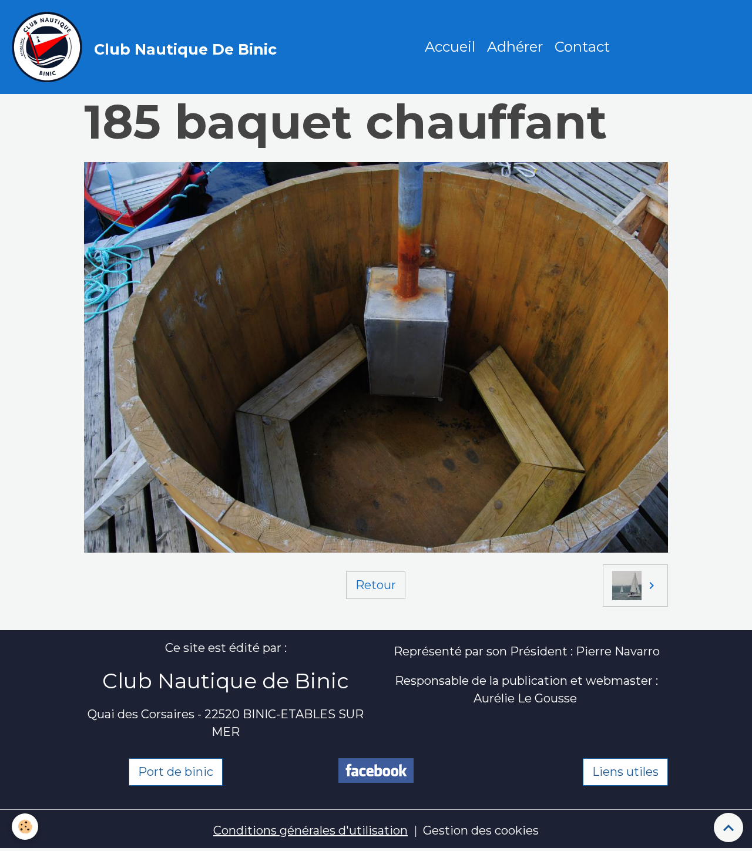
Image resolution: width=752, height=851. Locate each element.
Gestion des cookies (481, 830)
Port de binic (175, 772)
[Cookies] (25, 826)
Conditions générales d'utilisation (310, 830)
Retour (375, 585)
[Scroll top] (728, 827)
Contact (582, 46)
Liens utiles (625, 772)
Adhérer (515, 46)
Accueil (450, 46)
